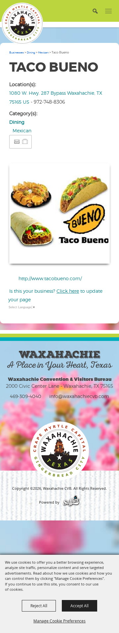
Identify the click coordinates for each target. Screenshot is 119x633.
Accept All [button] (79, 605)
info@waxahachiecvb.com (79, 396)
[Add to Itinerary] (25, 141)
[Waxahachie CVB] (22, 23)
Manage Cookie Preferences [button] (59, 620)
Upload (96, 254)
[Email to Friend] (17, 142)
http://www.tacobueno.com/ (50, 278)
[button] (95, 11)
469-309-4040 (25, 396)
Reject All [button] (38, 605)
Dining (31, 52)
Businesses (16, 52)
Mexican (43, 52)
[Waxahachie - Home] (59, 450)
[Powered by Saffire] (71, 502)
